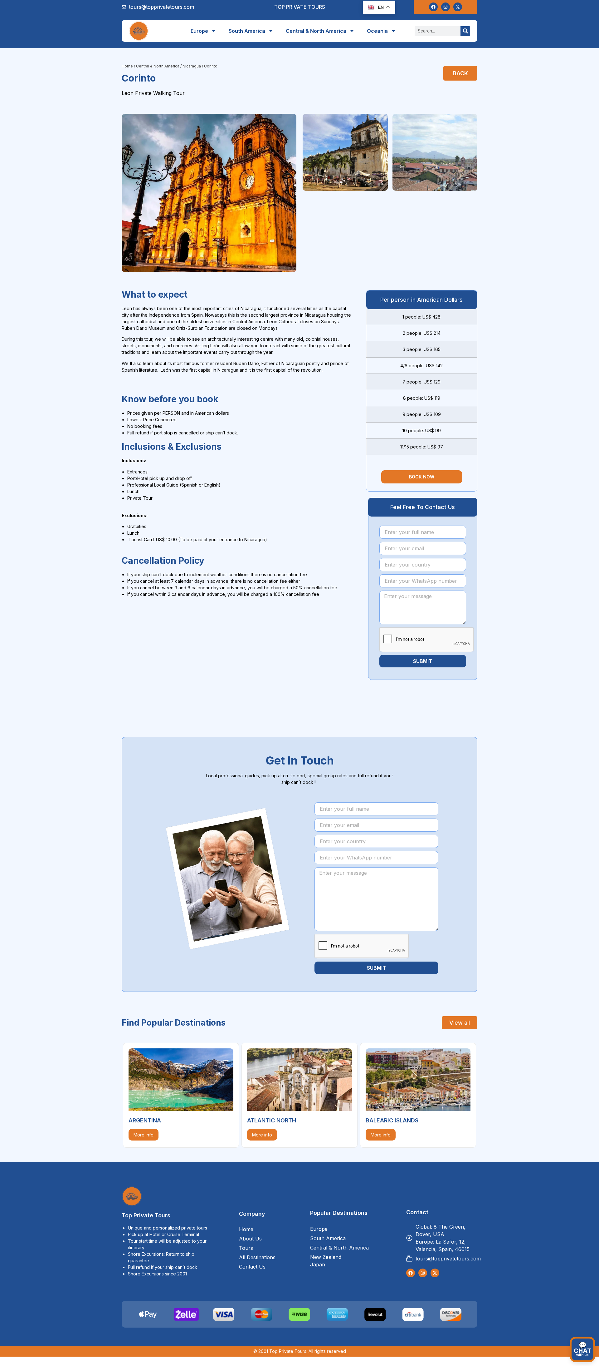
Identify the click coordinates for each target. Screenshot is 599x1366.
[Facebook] (433, 6)
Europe (199, 31)
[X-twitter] (457, 6)
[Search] (465, 31)
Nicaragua (192, 66)
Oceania (377, 31)
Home (127, 66)
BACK (461, 72)
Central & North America (316, 31)
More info (143, 1134)
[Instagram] (445, 6)
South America (247, 31)
